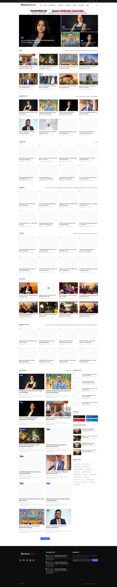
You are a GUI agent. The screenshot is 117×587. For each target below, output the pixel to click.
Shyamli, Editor (21, 161)
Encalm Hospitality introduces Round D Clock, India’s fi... (90, 403)
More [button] (96, 50)
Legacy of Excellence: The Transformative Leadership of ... (46, 178)
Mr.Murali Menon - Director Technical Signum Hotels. (68, 296)
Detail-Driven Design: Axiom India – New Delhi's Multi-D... (67, 224)
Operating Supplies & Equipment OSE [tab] (80, 324)
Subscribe (95, 560)
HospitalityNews (77, 464)
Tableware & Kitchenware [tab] (51, 187)
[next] (59, 31)
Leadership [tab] (92, 50)
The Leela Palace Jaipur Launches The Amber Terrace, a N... (48, 269)
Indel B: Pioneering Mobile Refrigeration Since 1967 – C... (61, 569)
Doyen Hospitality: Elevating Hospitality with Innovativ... (61, 556)
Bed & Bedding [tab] (59, 187)
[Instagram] (23, 560)
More (87, 5)
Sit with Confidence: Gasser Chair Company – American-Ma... (87, 341)
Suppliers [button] (68, 5)
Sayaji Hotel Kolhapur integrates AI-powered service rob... (27, 250)
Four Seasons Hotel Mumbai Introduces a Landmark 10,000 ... (88, 269)
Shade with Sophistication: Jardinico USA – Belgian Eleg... (87, 361)
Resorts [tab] (81, 233)
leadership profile (77, 466)
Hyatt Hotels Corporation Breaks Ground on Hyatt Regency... (87, 250)
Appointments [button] (52, 5)
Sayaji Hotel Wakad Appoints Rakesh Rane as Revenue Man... (69, 43)
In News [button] (74, 5)
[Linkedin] (30, 560)
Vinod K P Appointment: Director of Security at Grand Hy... (27, 132)
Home (41, 5)
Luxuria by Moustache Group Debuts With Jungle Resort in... (67, 86)
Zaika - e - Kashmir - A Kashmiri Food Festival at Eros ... (47, 315)
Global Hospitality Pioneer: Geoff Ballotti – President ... (89, 396)
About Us (24, 1)
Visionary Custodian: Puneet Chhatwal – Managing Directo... (88, 382)
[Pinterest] (27, 560)
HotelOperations (77, 482)
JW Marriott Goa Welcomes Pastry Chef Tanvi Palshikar (76, 28)
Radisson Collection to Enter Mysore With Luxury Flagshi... (87, 86)
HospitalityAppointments (78, 469)
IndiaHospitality (77, 471)
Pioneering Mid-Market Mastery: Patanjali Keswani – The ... (26, 178)
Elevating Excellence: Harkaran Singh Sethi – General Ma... (68, 158)
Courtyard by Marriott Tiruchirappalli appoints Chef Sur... (47, 132)
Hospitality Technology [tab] (67, 187)
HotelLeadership (77, 479)
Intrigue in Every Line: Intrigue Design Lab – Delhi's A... (88, 224)
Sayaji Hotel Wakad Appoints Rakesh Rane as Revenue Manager (47, 113)
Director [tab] (87, 96)
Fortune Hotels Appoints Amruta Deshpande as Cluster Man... (66, 113)
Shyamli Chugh (21, 298)
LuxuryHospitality (88, 469)
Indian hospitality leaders (86, 471)
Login (90, 1)
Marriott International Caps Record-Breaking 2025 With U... (27, 269)
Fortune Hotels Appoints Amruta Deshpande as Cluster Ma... (88, 43)
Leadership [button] (60, 5)
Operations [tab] (67, 50)
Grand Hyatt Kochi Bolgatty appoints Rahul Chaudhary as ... (67, 132)
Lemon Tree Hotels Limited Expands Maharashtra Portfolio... (67, 67)
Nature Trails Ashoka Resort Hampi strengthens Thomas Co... (47, 67)
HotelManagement (93, 474)
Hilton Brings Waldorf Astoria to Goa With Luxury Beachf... (47, 86)
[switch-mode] (97, 1)
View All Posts (67, 370)
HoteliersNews (85, 482)
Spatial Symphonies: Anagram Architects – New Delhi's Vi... (46, 224)
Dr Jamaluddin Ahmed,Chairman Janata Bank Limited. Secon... (88, 296)
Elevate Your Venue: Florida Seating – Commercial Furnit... (67, 361)
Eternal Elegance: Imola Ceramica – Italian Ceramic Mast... (47, 341)
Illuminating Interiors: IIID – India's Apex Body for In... (28, 224)
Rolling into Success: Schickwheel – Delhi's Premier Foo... (27, 204)
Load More (44, 538)
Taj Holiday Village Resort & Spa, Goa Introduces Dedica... (47, 250)
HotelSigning (85, 474)
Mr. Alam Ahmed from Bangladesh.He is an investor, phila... (28, 296)
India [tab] (78, 96)
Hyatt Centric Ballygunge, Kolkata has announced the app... (88, 113)
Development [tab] (72, 50)
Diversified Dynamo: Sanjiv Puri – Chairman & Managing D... (26, 158)
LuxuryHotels (86, 477)
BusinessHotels (77, 484)
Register (93, 1)
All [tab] (63, 50)
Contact (20, 1)
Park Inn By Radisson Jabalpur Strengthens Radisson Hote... (26, 67)
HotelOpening (92, 482)
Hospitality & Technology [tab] (67, 324)
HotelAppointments (86, 466)
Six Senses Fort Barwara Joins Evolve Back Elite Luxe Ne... (68, 250)
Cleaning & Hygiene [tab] (91, 187)
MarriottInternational (78, 477)
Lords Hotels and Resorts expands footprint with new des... (87, 67)
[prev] (21, 31)
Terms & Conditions (87, 583)
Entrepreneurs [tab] (92, 233)
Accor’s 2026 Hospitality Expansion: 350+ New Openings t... (89, 375)
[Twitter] (20, 560)
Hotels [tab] (78, 233)
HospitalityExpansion (90, 479)
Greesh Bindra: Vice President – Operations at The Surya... (66, 315)
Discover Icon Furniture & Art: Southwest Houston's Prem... (66, 341)
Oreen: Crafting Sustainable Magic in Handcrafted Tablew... (47, 204)
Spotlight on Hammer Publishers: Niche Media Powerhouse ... (68, 204)
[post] (40, 31)
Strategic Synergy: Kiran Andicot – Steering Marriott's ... (87, 158)
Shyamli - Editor (23, 44)
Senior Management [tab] (94, 96)
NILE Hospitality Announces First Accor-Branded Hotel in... (26, 86)
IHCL (83, 479)
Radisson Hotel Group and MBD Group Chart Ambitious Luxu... (68, 269)
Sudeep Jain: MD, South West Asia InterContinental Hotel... (87, 315)
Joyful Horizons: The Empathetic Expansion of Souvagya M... (67, 178)
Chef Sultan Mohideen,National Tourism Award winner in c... (26, 315)
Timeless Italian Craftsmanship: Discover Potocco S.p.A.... (46, 361)
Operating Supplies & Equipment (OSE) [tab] (79, 187)
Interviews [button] (81, 5)
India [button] (45, 5)
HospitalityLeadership (86, 464)
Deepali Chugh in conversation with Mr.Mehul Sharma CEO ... (47, 296)
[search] (97, 5)
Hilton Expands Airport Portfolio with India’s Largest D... (89, 389)
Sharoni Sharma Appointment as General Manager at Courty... (86, 132)
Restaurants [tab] (86, 233)
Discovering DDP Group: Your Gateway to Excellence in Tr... (88, 204)
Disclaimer (95, 583)
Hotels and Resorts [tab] (86, 50)
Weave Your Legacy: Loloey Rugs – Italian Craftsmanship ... (27, 361)
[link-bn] (58, 11)
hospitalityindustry (77, 474)
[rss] (33, 560)
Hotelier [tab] (75, 233)
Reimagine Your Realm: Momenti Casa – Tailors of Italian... (28, 341)
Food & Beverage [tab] (79, 50)
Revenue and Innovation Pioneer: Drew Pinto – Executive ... (48, 158)
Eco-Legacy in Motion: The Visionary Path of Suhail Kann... (88, 178)
